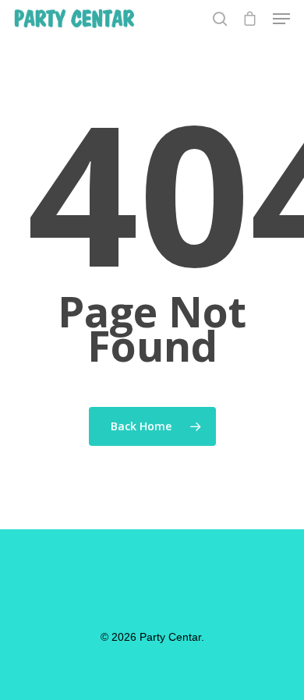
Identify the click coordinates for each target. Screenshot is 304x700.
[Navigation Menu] (281, 19)
